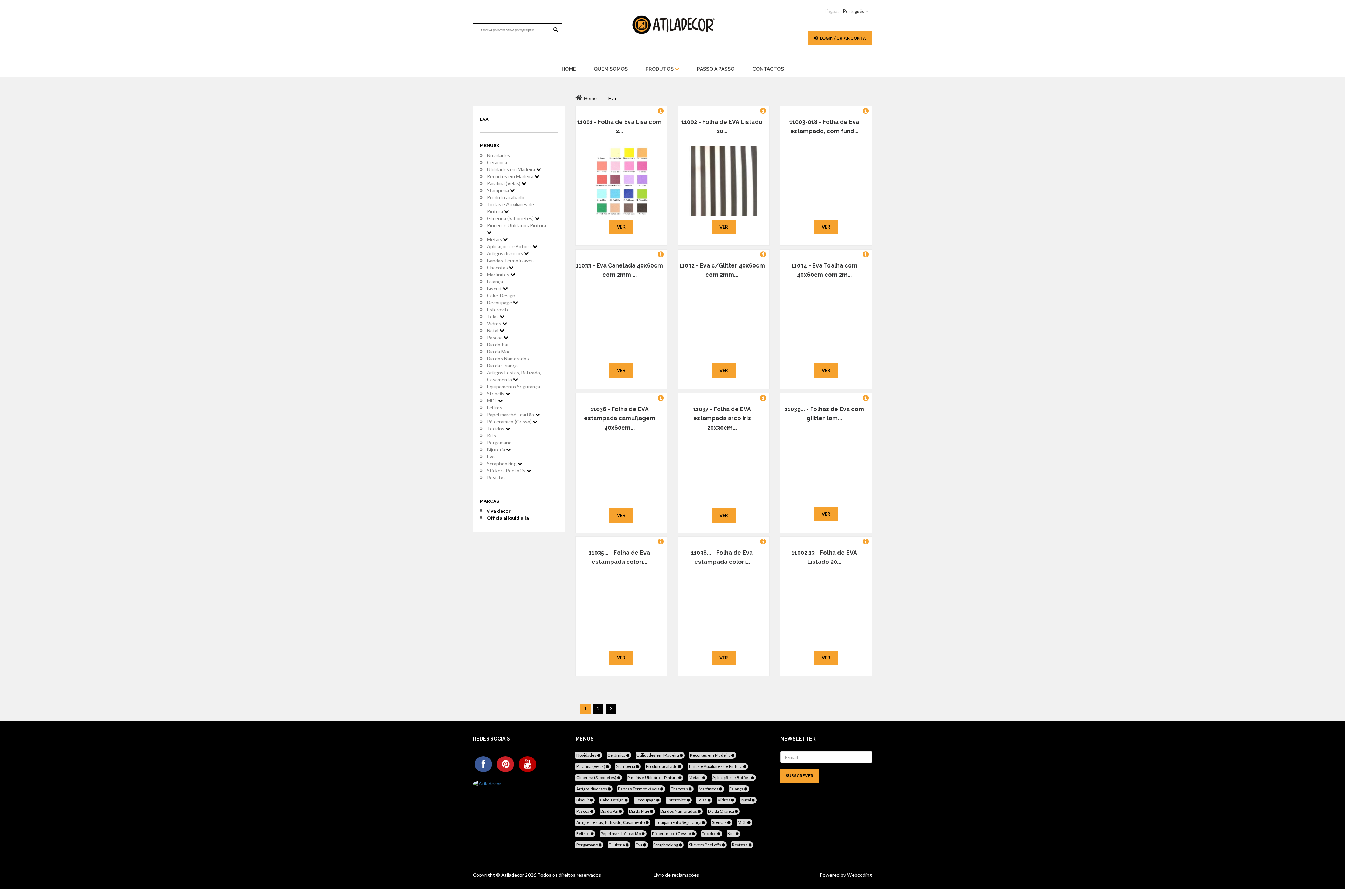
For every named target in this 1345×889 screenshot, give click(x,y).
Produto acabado (505, 197)
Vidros (494, 323)
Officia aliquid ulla (508, 518)
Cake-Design (501, 295)
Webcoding (859, 875)
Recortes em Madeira (510, 176)
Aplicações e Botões (510, 246)
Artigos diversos (505, 253)
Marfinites (498, 274)
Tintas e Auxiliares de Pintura (510, 207)
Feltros (494, 407)
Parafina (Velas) (504, 183)
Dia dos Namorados (508, 358)
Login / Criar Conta (842, 38)
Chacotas (498, 267)
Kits (491, 435)
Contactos (768, 69)
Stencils (496, 393)
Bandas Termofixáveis (511, 260)
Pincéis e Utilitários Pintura (516, 225)
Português (853, 11)
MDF (492, 400)
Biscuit (495, 288)
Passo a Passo (715, 69)
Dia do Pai (497, 344)
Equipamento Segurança (513, 386)
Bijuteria (496, 449)
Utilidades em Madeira (511, 169)
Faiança (495, 281)
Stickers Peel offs (506, 470)
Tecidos (496, 428)
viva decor (499, 511)
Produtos (660, 69)
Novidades (498, 155)
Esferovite (498, 309)
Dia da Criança (502, 365)
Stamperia (498, 190)
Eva (491, 456)
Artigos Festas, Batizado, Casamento (514, 375)
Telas (493, 316)
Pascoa (495, 337)
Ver (621, 227)
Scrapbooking (502, 463)
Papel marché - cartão (511, 414)
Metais (495, 239)
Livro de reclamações (676, 875)
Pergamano (499, 442)
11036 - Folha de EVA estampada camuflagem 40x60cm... (619, 418)
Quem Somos (611, 69)
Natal (493, 330)
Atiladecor (513, 875)
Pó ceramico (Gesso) (510, 421)
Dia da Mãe (499, 351)
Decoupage (500, 302)
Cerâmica (497, 162)
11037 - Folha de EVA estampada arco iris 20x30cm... (722, 418)
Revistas (496, 477)
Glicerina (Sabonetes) (511, 218)
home (568, 69)
